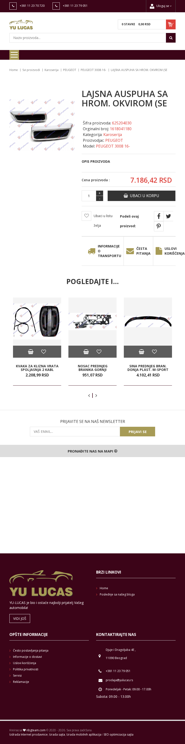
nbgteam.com (36, 730)
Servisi (17, 675)
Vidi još (19, 618)
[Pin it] (159, 226)
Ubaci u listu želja (103, 220)
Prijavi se (138, 431)
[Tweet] (168, 216)
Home (13, 70)
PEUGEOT (69, 70)
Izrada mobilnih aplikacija (83, 734)
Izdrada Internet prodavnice (28, 734)
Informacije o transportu (109, 251)
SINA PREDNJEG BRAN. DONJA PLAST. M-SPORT (147, 368)
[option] (37, 341)
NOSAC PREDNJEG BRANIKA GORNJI (92, 368)
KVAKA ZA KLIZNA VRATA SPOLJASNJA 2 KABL (37, 368)
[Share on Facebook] (159, 216)
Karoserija (52, 70)
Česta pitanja (143, 251)
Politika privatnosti (25, 669)
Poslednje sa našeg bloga (117, 594)
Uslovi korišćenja (24, 663)
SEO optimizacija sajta (118, 734)
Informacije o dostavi (27, 657)
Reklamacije (21, 682)
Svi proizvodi (31, 70)
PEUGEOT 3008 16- (93, 70)
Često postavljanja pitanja (30, 650)
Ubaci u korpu (143, 195)
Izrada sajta (57, 734)
